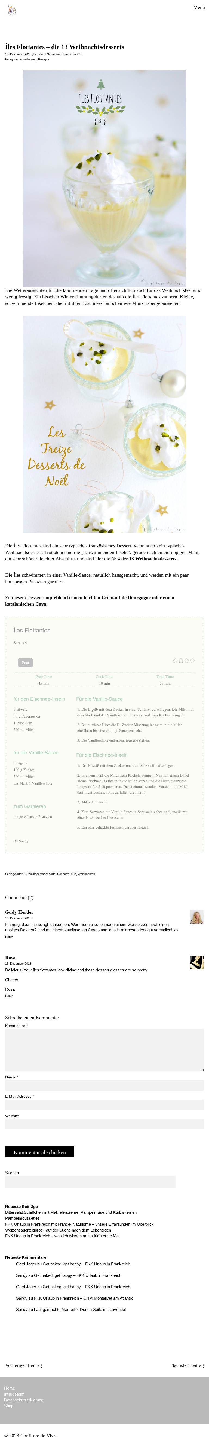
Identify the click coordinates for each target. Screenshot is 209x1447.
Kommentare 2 (71, 54)
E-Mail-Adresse (19, 1096)
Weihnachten (86, 874)
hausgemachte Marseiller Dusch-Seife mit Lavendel (80, 1309)
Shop (8, 1405)
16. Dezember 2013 (18, 54)
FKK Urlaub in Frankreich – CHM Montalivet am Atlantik (83, 1298)
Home (9, 1388)
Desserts (63, 874)
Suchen (12, 1172)
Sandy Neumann (49, 54)
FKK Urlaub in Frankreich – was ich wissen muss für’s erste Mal (62, 1235)
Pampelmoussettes (22, 1218)
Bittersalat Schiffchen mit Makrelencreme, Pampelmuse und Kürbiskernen (71, 1212)
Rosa (10, 957)
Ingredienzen (27, 59)
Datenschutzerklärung (23, 1400)
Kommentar (16, 1025)
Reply (9, 936)
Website (12, 1116)
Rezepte (43, 59)
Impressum (14, 1394)
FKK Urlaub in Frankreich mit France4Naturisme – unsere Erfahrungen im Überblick (79, 1224)
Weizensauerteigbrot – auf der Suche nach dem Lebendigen (58, 1230)
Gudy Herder (19, 912)
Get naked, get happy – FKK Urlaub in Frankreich (86, 1264)
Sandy (21, 1275)
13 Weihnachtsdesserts (40, 874)
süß (73, 874)
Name (11, 1077)
